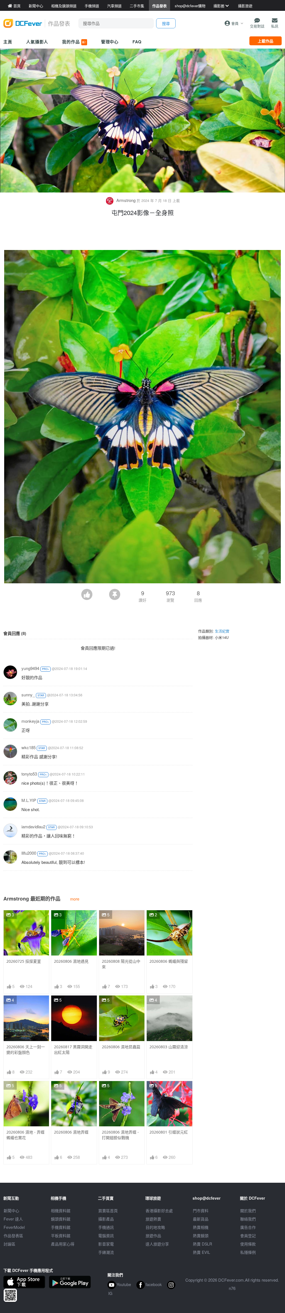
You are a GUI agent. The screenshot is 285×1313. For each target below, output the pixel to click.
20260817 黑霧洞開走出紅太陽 (73, 1049)
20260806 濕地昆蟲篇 (121, 1046)
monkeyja (30, 721)
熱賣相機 (200, 1227)
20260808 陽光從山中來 (121, 964)
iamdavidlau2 (33, 826)
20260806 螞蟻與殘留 (168, 961)
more (74, 899)
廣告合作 (248, 1227)
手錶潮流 (106, 1252)
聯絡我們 (248, 1219)
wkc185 (28, 747)
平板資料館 (60, 1235)
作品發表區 (13, 1235)
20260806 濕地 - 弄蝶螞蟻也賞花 (25, 1134)
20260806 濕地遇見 (71, 961)
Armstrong (126, 200)
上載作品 (265, 41)
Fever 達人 (13, 1219)
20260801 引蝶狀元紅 (168, 1132)
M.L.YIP (28, 800)
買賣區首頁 (108, 1210)
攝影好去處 (159, 1210)
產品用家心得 (62, 1244)
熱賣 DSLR (202, 1244)
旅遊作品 (153, 1235)
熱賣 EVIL (201, 1252)
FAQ (137, 42)
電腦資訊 (106, 1235)
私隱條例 (248, 1252)
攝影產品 (106, 1219)
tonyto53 (29, 774)
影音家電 (106, 1244)
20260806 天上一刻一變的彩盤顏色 (25, 1049)
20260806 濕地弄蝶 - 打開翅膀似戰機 (120, 1134)
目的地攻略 (155, 1227)
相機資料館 (60, 1210)
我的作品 (74, 42)
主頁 (7, 42)
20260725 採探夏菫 (23, 961)
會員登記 (248, 1235)
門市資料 (200, 1210)
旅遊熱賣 (153, 1219)
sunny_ (28, 694)
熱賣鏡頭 (200, 1235)
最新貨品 (200, 1219)
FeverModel (14, 1227)
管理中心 (110, 42)
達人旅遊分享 (157, 1244)
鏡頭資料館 (60, 1219)
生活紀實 (222, 631)
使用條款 (248, 1244)
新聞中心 (11, 1210)
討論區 (9, 1244)
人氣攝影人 (37, 42)
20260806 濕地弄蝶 (71, 1132)
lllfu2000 (28, 853)
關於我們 (248, 1210)
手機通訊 (106, 1227)
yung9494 (30, 668)
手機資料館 (60, 1227)
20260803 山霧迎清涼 (168, 1046)
